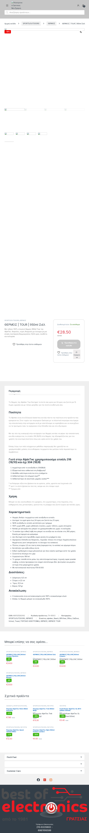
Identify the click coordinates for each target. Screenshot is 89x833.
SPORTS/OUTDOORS (31, 23)
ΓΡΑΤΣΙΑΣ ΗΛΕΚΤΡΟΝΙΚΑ (30, 621)
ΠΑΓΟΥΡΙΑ (50, 706)
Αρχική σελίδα (10, 23)
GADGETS (9, 706)
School (11, 621)
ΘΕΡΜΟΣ (51, 23)
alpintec (50, 618)
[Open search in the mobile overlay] (44, 12)
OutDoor (75, 618)
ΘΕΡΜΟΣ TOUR (54, 621)
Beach (56, 618)
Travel (17, 621)
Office (69, 618)
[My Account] (78, 5)
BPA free (63, 618)
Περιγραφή (14, 391)
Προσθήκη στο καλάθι (70, 344)
